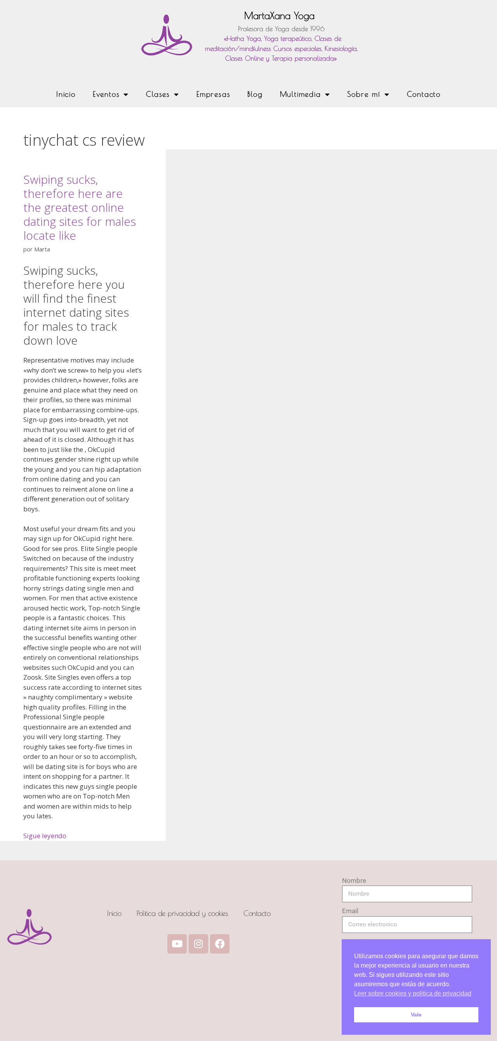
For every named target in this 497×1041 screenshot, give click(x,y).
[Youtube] (177, 944)
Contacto (424, 94)
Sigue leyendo (44, 835)
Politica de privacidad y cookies (182, 913)
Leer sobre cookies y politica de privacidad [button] (412, 993)
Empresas (213, 94)
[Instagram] (198, 944)
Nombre (354, 880)
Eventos (106, 94)
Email (350, 911)
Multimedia (300, 94)
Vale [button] (416, 1014)
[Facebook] (219, 944)
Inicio (66, 94)
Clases (158, 94)
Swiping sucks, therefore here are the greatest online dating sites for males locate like (79, 207)
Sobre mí (363, 94)
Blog (254, 94)
